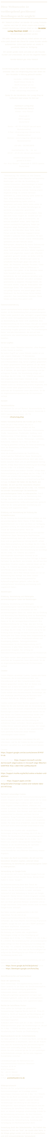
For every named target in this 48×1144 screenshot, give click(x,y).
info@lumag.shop (17, 417)
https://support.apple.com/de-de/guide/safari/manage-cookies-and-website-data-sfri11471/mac (22, 783)
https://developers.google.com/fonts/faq (22, 968)
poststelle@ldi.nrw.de (16, 1078)
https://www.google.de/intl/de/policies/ (22, 966)
